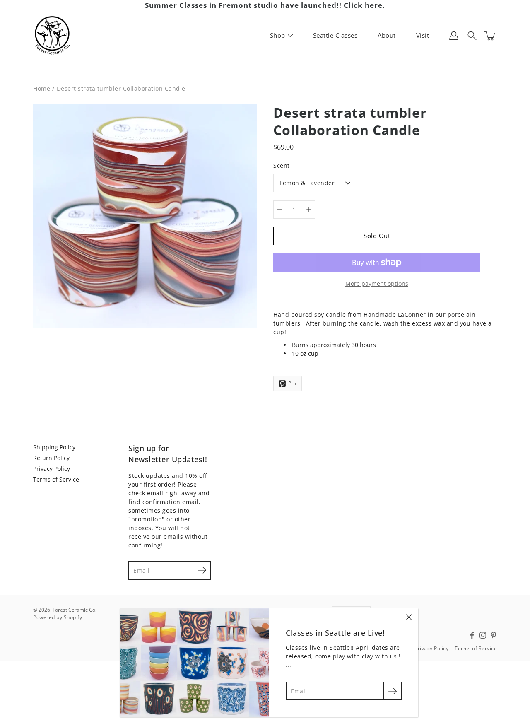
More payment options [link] (376, 283)
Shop (277, 35)
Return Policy (51, 458)
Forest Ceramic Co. (74, 609)
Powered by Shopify (57, 617)
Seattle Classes (335, 35)
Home (41, 88)
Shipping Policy (54, 447)
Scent (281, 165)
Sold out (377, 235)
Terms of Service (56, 479)
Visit (422, 35)
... (289, 665)
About (387, 35)
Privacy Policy (51, 469)
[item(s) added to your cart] (490, 35)
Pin (292, 383)
